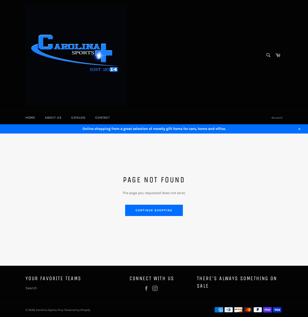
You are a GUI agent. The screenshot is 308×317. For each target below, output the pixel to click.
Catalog (78, 118)
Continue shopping (154, 210)
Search (31, 288)
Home (30, 118)
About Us (53, 118)
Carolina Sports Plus (49, 310)
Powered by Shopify (77, 310)
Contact (102, 118)
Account (277, 117)
